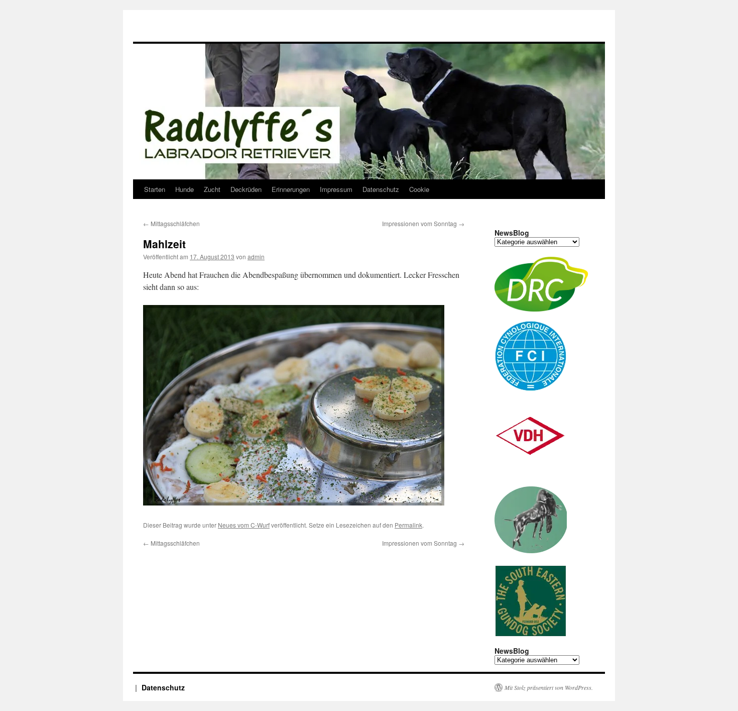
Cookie (419, 189)
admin (256, 256)
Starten (154, 189)
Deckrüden (246, 189)
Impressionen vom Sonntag (423, 223)
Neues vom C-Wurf (244, 525)
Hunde (184, 189)
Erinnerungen (291, 189)
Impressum (336, 189)
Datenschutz (380, 189)
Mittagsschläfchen (171, 223)
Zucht (212, 189)
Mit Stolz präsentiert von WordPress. (549, 687)
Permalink (408, 525)
